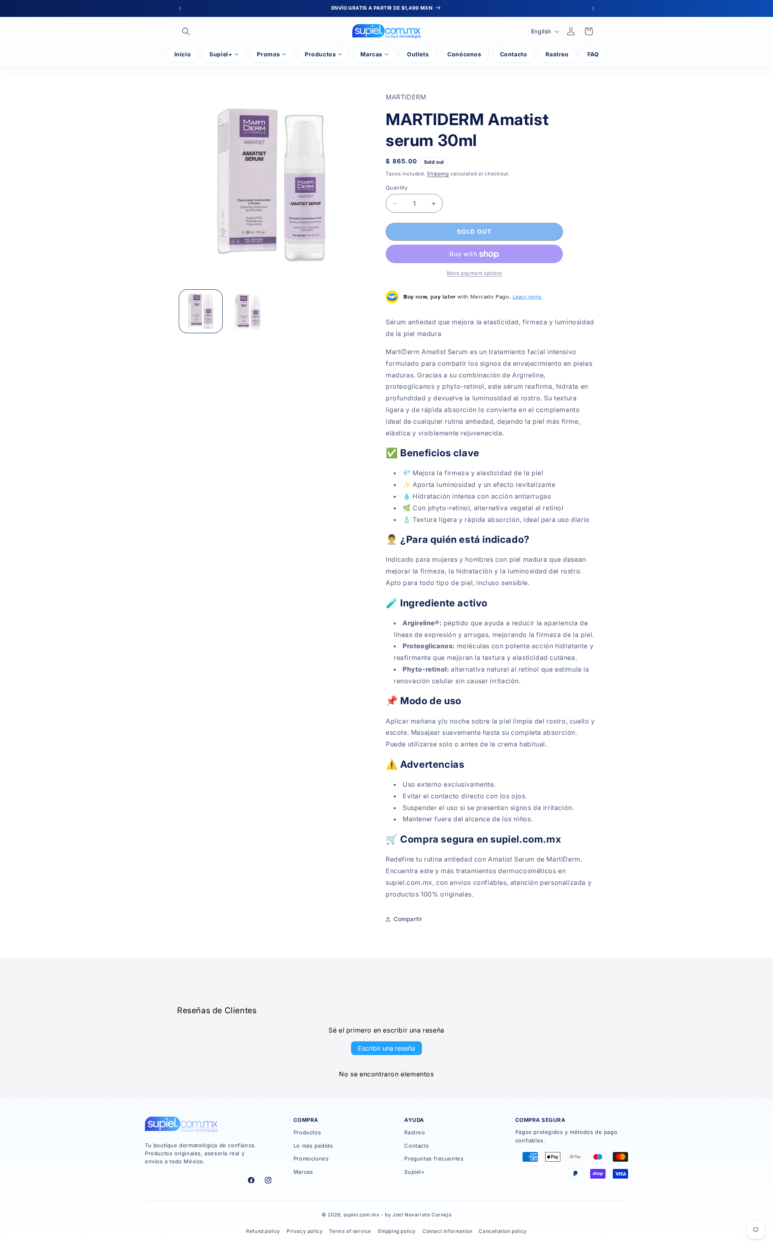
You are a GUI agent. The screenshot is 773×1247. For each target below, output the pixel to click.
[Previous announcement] (180, 8)
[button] (186, 31)
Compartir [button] (408, 918)
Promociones (311, 1158)
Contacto (416, 1145)
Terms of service (350, 1231)
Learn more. (527, 297)
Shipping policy (397, 1231)
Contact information (447, 1231)
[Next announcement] (593, 8)
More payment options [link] (474, 273)
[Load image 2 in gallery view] (247, 311)
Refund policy (263, 1231)
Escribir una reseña (386, 1048)
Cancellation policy (503, 1231)
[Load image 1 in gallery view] (200, 311)
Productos (307, 1132)
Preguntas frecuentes (433, 1158)
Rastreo (414, 1132)
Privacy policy (304, 1231)
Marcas (303, 1172)
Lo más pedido (313, 1145)
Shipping (438, 174)
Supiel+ (414, 1172)
